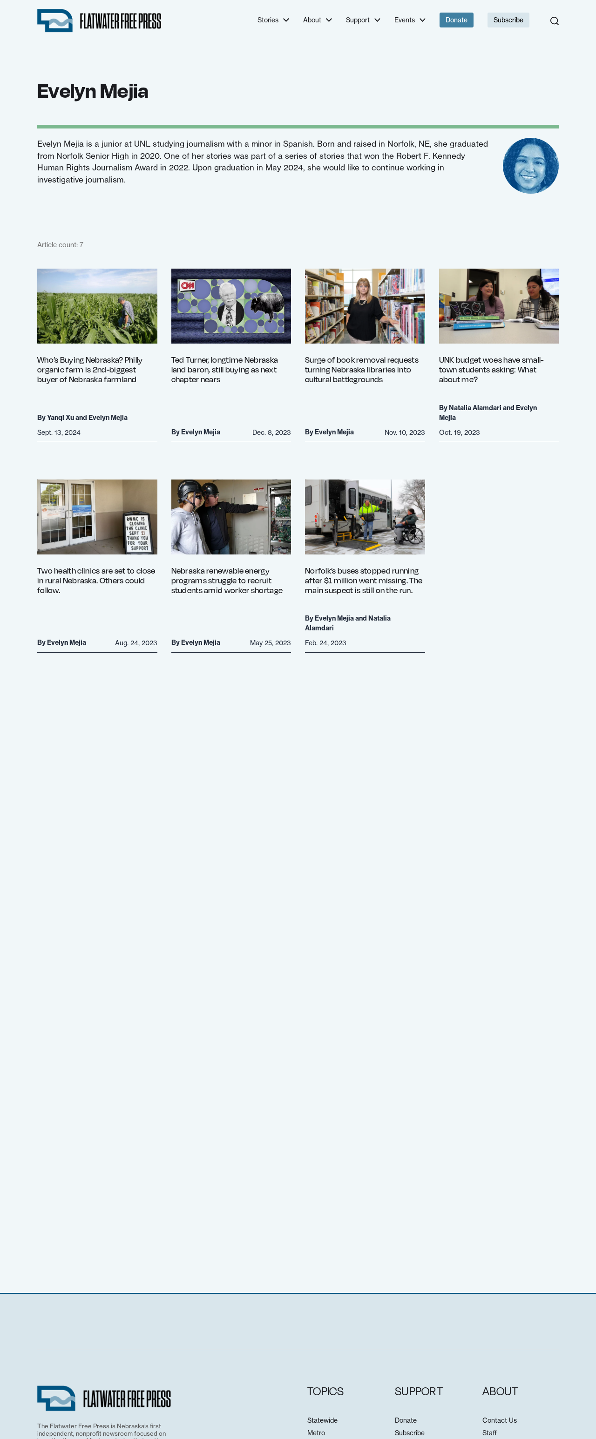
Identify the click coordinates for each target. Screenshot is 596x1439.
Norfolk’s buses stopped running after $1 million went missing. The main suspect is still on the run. (363, 580)
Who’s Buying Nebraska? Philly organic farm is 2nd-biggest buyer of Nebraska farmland (90, 369)
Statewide (322, 1420)
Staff (489, 1433)
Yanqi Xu (60, 417)
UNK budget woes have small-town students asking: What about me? (491, 369)
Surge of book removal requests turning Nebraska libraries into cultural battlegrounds (362, 369)
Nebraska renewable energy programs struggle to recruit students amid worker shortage (227, 580)
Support (358, 20)
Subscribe (508, 20)
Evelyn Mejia (108, 417)
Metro (316, 1433)
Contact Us (499, 1420)
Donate (456, 20)
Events (404, 20)
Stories (267, 20)
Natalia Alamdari (475, 408)
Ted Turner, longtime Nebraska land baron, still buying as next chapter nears (224, 369)
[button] (554, 21)
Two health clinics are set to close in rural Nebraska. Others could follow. (96, 580)
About (312, 20)
